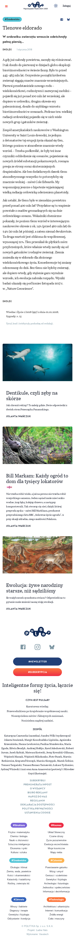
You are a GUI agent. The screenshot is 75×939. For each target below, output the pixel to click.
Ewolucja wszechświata (56, 844)
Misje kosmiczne (56, 848)
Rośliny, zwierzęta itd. (19, 883)
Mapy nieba (56, 852)
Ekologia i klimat (18, 867)
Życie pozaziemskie (56, 840)
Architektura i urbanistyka (56, 906)
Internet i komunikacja (56, 910)
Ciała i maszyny (56, 918)
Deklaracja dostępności (37, 804)
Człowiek (57, 860)
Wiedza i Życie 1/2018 (19, 312)
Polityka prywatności (37, 808)
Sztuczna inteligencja (19, 844)
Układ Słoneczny (56, 832)
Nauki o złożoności (18, 840)
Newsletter (38, 661)
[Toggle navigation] (6, 5)
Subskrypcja (38, 672)
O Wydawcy (37, 788)
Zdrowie (19, 899)
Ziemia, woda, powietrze (19, 871)
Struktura (20, 825)
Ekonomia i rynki (18, 848)
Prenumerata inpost (38, 784)
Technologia (57, 899)
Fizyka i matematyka (18, 832)
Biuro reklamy (37, 792)
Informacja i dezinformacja (56, 891)
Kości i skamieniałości (19, 875)
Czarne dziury (56, 836)
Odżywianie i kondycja (19, 918)
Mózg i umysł (56, 871)
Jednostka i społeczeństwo (56, 887)
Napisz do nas (37, 796)
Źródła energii (56, 914)
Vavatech (43, 934)
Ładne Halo (41, 930)
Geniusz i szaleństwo (56, 875)
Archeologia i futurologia (56, 883)
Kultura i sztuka (19, 852)
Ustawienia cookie (37, 812)
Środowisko (13, 19)
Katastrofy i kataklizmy (19, 879)
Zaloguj (67, 6)
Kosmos (57, 825)
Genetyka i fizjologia (56, 879)
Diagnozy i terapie (19, 910)
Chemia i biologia (18, 836)
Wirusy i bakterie (18, 906)
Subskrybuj (37, 780)
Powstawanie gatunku (56, 867)
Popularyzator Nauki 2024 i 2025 (36, 9)
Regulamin (37, 800)
